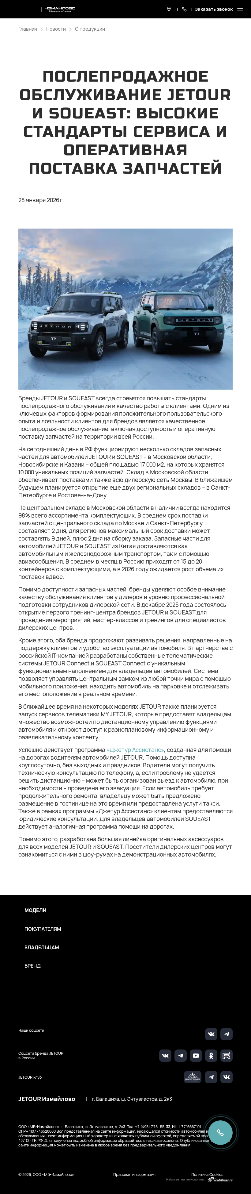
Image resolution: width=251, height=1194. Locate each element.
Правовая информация (134, 1174)
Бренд (32, 966)
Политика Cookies (207, 1174)
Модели (35, 910)
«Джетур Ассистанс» (135, 750)
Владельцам (41, 948)
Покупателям (42, 929)
